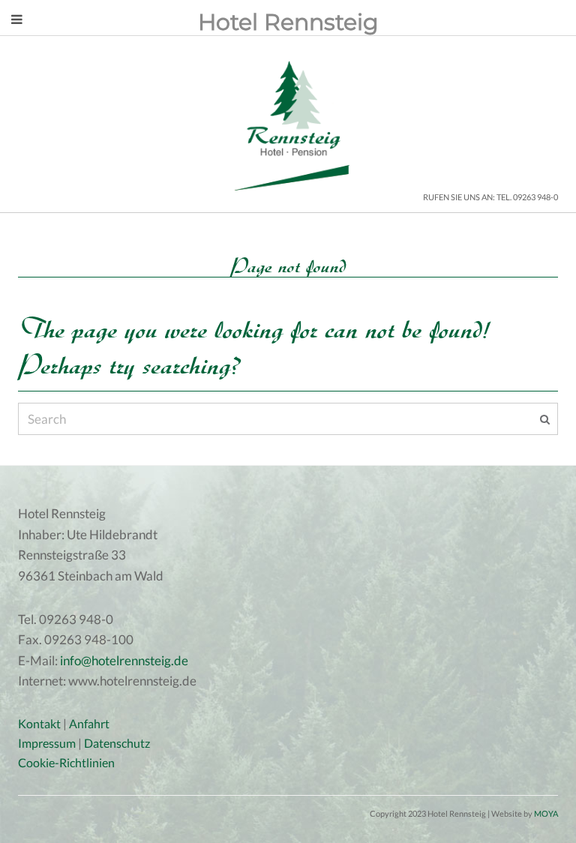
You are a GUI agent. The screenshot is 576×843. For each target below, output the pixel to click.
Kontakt (39, 723)
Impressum (47, 743)
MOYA (546, 813)
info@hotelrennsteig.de (124, 660)
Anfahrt (89, 723)
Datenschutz (117, 743)
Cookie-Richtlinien (66, 762)
